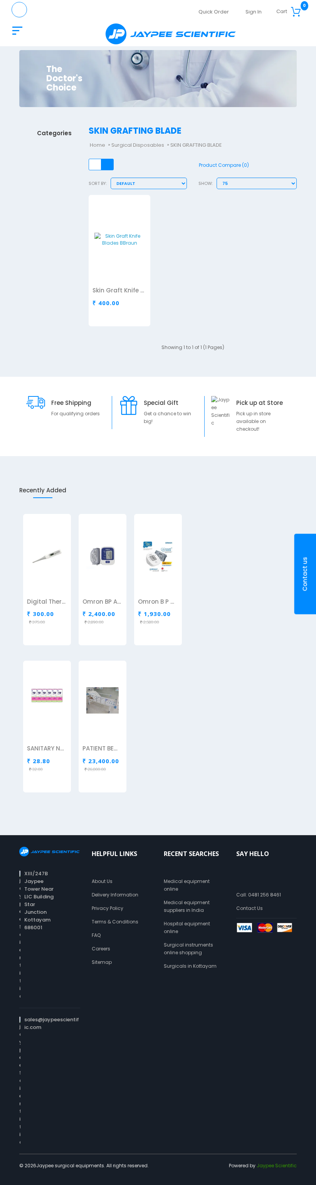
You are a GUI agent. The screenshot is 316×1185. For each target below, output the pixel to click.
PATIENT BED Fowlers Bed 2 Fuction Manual (102, 748)
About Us (102, 881)
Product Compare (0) (224, 165)
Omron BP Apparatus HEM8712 (102, 602)
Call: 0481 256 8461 (258, 894)
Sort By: (98, 183)
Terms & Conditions (115, 921)
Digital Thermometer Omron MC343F (46, 602)
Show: (205, 183)
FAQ (96, 935)
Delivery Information (115, 894)
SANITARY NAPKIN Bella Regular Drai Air (46, 748)
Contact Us (249, 908)
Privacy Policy (107, 908)
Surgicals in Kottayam (190, 966)
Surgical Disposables (137, 145)
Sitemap (102, 962)
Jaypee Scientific (277, 1165)
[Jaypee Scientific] (171, 33)
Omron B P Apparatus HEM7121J (157, 602)
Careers (101, 948)
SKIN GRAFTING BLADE (196, 145)
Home (97, 145)
